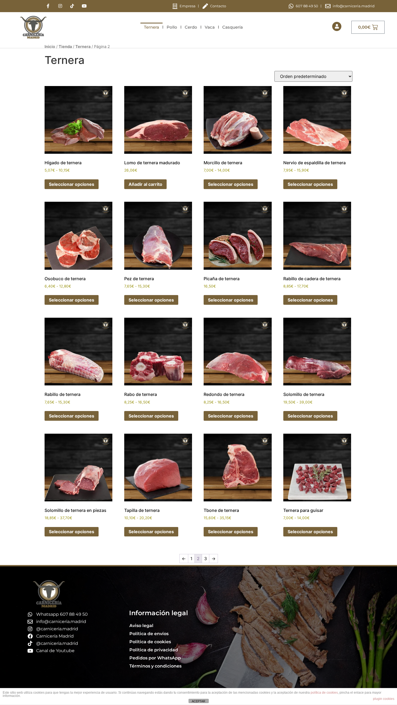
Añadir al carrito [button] (145, 184)
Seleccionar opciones (71, 184)
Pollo (172, 27)
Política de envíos (149, 633)
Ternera (151, 27)
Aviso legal (141, 625)
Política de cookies (150, 641)
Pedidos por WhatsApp (155, 657)
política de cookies (324, 692)
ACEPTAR (198, 701)
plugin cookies (383, 699)
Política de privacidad (153, 649)
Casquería (232, 27)
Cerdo (191, 27)
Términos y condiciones (155, 666)
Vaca (210, 27)
